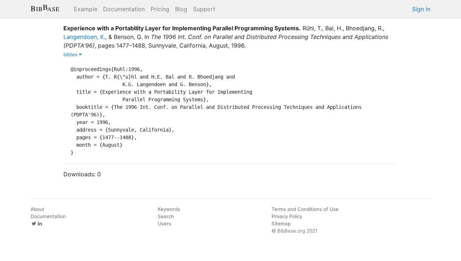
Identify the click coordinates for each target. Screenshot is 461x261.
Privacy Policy (287, 216)
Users (164, 223)
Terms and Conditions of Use (305, 209)
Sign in (421, 9)
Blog (181, 9)
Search (166, 216)
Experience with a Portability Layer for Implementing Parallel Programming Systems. (182, 28)
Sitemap (281, 223)
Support (204, 9)
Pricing (160, 9)
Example (85, 9)
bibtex (71, 54)
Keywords (169, 209)
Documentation (124, 9)
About (37, 209)
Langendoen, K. (84, 36)
